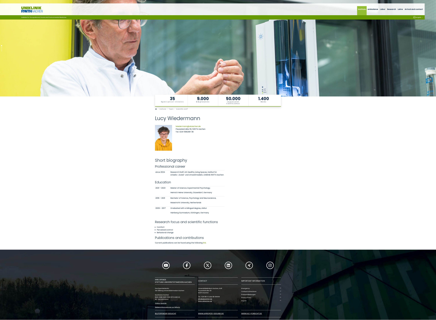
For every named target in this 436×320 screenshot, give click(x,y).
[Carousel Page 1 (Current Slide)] (1, 45)
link (204, 242)
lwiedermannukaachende (188, 126)
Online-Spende (160, 303)
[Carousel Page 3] (1, 49)
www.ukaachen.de (205, 301)
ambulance (373, 9)
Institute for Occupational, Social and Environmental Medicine (43, 17)
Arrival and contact (414, 9)
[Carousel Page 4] (1, 50)
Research (391, 9)
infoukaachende (205, 299)
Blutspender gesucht (165, 313)
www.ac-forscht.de (251, 313)
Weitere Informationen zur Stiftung (167, 307)
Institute (362, 9)
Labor (382, 9)
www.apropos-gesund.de (211, 313)
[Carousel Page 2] (1, 47)
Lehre (400, 9)
